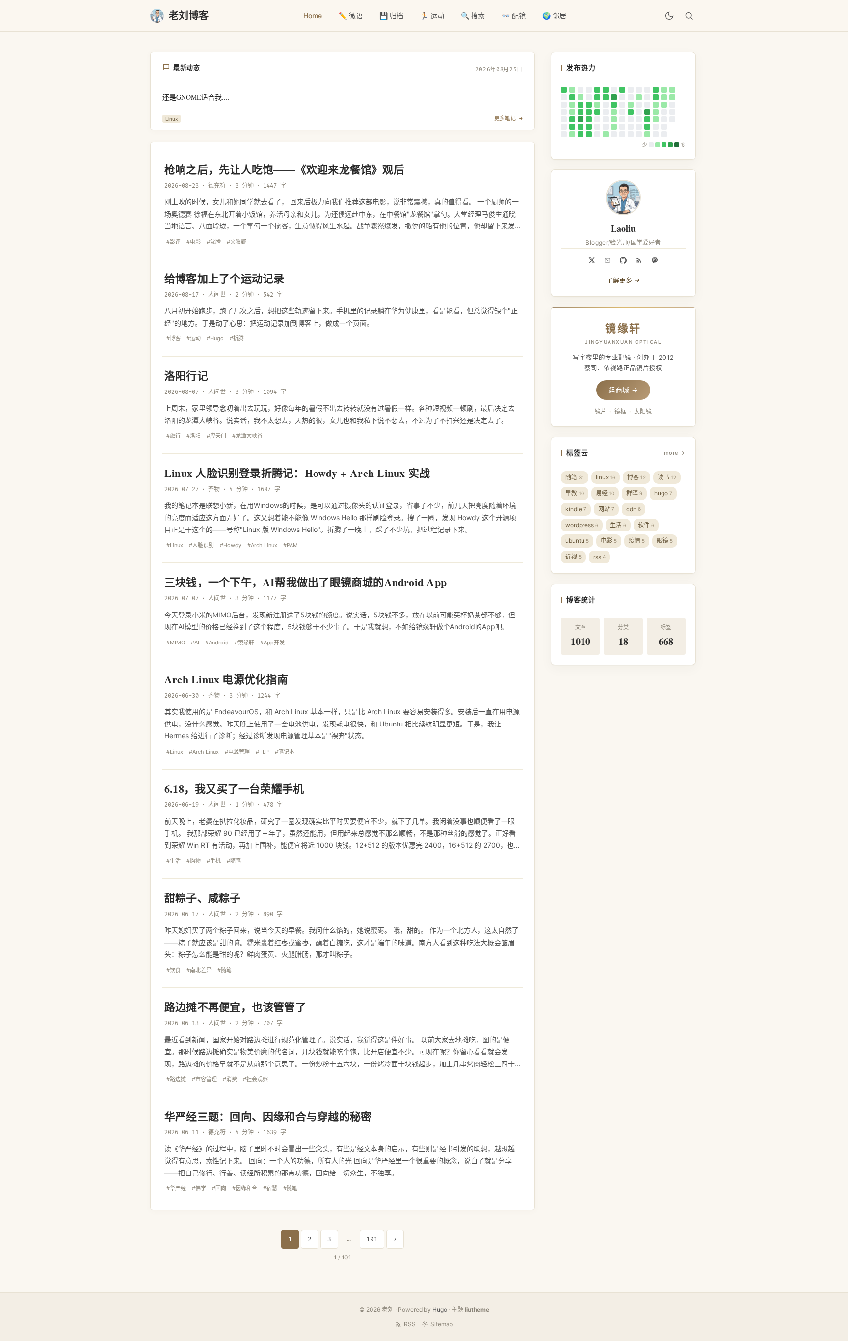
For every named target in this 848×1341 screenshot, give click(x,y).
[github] (623, 260)
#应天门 (216, 435)
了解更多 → (623, 280)
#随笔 (234, 860)
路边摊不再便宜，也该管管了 (235, 1007)
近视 (573, 556)
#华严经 (176, 1188)
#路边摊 (176, 1079)
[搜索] (689, 16)
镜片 (601, 411)
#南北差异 (199, 970)
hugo (663, 493)
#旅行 (173, 435)
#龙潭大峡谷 (247, 435)
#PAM (290, 545)
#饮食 (173, 970)
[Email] (607, 260)
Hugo (439, 1309)
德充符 (217, 186)
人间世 (217, 295)
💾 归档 (391, 15)
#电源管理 (237, 751)
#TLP (262, 751)
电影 (609, 540)
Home (312, 15)
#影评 (173, 241)
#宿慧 (270, 1188)
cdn (633, 509)
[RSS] (639, 260)
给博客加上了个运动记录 (224, 278)
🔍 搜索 (473, 15)
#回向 (219, 1188)
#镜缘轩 (244, 642)
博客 (636, 477)
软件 (646, 525)
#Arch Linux (262, 545)
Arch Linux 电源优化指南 (226, 679)
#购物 (193, 860)
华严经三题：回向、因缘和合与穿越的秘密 (267, 1116)
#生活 (173, 860)
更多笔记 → (508, 118)
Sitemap (441, 1324)
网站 (606, 509)
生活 (618, 525)
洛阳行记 (186, 375)
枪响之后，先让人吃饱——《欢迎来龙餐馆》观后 (284, 169)
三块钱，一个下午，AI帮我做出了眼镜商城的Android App (305, 582)
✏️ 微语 (351, 15)
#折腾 (237, 338)
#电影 (193, 241)
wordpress (581, 525)
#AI (195, 642)
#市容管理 (204, 1079)
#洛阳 (193, 435)
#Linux (174, 545)
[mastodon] (655, 260)
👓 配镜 (514, 15)
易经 (605, 493)
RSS (410, 1324)
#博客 (173, 338)
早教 (574, 493)
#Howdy (230, 545)
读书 (667, 477)
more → (675, 452)
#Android (217, 642)
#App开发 (272, 642)
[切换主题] (669, 16)
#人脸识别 (201, 545)
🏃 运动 (432, 15)
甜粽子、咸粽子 (202, 898)
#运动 (193, 338)
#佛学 (199, 1188)
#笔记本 (284, 751)
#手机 (214, 860)
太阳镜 (643, 411)
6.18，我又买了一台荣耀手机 (234, 789)
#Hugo (215, 338)
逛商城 (623, 390)
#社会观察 (255, 1079)
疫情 (637, 540)
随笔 (574, 477)
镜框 (620, 411)
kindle (575, 509)
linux (605, 477)
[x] (592, 260)
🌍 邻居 (554, 15)
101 (372, 1239)
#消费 (230, 1079)
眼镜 (665, 540)
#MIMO (175, 642)
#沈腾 (214, 241)
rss (599, 556)
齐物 (214, 489)
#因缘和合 (244, 1188)
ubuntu (577, 540)
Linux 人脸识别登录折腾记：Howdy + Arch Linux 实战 (297, 473)
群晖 (634, 493)
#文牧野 (236, 241)
